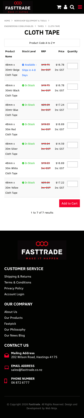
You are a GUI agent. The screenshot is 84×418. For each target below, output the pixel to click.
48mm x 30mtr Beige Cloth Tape (12, 70)
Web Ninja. (52, 408)
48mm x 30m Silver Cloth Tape (11, 149)
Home (7, 20)
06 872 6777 (20, 382)
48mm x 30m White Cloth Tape (11, 168)
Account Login (14, 294)
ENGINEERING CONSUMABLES (18, 26)
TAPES (41, 26)
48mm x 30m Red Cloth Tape (11, 129)
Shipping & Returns (17, 276)
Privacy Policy (13, 288)
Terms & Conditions (17, 282)
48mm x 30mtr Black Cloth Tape (12, 90)
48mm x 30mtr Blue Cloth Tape (11, 110)
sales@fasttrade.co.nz (26, 370)
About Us (10, 312)
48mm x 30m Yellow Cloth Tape (11, 187)
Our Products (13, 318)
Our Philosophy (14, 329)
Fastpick (10, 323)
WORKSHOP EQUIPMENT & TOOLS (30, 20)
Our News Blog (14, 335)
